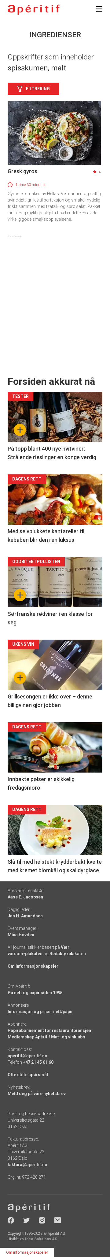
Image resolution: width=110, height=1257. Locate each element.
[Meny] (99, 9)
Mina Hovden (21, 934)
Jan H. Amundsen (25, 915)
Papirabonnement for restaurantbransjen (49, 1030)
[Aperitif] (34, 10)
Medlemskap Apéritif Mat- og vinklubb (46, 1036)
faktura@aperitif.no (27, 1164)
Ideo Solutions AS (41, 1239)
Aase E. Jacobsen (25, 897)
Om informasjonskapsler (33, 966)
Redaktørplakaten (68, 953)
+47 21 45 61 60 (38, 1062)
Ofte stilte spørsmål (28, 1074)
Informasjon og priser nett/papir (40, 1011)
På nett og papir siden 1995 (35, 992)
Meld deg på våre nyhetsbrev (37, 1093)
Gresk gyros (22, 171)
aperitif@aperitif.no (27, 1055)
